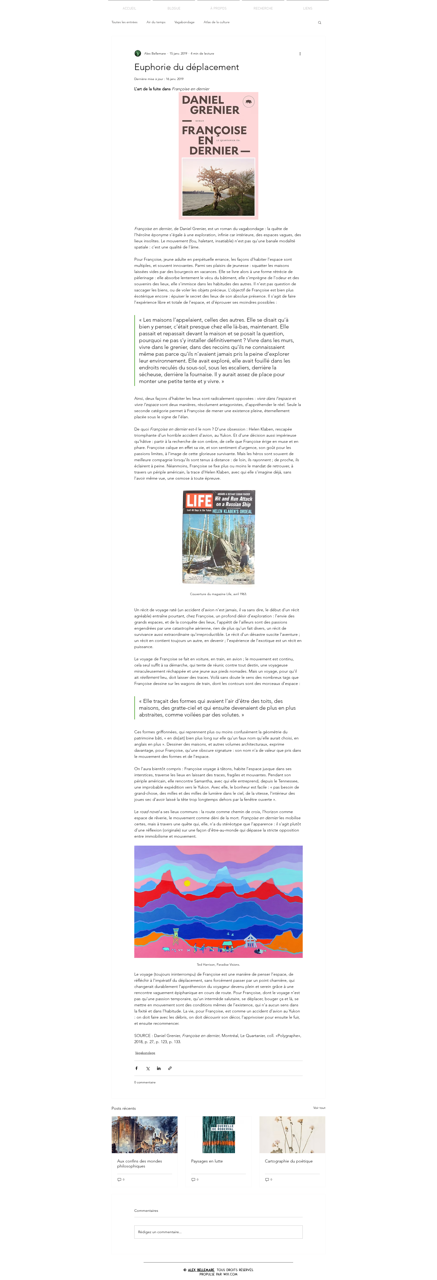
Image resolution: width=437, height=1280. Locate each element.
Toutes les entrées (124, 22)
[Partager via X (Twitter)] (147, 1068)
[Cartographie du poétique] (292, 1134)
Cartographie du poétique (289, 1161)
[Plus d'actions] (300, 53)
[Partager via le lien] (170, 1068)
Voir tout (319, 1108)
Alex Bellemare (201, 1270)
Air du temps (156, 22)
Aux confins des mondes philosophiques (139, 1164)
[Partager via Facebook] (136, 1068)
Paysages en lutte (207, 1161)
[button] (320, 22)
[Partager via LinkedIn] (159, 1068)
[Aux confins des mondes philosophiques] (145, 1134)
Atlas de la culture (217, 22)
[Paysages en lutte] (219, 1134)
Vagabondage (185, 22)
